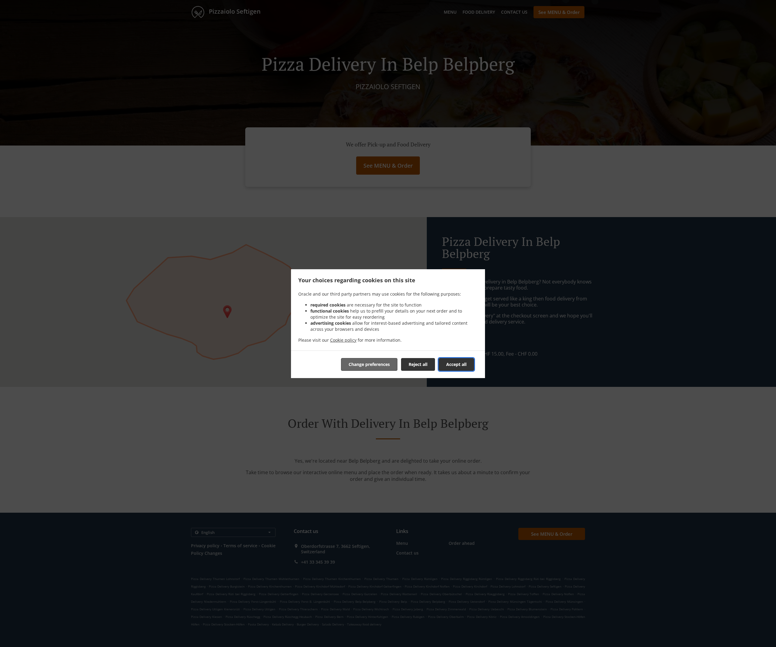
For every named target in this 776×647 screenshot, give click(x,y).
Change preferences (369, 364)
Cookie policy (343, 340)
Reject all (418, 364)
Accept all (456, 364)
